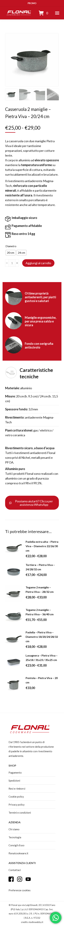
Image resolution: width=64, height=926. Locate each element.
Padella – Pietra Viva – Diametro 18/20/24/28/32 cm (42, 637)
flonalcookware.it (18, 853)
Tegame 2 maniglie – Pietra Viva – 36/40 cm (40, 612)
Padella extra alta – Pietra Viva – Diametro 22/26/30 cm (42, 546)
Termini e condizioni (20, 812)
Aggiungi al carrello (38, 263)
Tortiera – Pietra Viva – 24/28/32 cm (40, 567)
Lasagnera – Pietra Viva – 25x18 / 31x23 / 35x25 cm (42, 657)
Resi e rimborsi (17, 788)
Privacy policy (17, 804)
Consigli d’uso (16, 845)
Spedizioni (14, 780)
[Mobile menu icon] (57, 13)
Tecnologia (15, 837)
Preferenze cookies (20, 890)
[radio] (10, 252)
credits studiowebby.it (32, 922)
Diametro (10, 246)
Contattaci (15, 869)
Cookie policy (16, 796)
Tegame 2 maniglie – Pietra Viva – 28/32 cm (40, 589)
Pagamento (15, 772)
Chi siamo (14, 829)
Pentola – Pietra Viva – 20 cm (42, 680)
